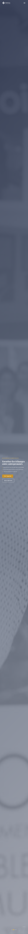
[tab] (14, 929)
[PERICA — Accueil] (6, 3)
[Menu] (24, 3)
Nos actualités (8, 481)
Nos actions (20, 481)
